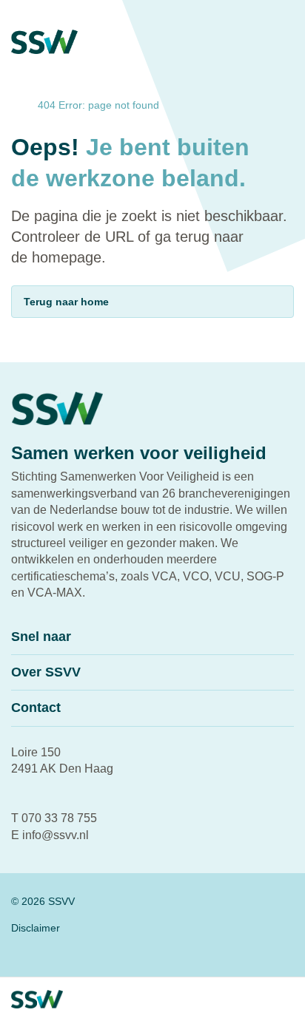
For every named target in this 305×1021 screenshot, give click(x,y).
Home (15, 106)
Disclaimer (35, 928)
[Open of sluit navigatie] (223, 999)
